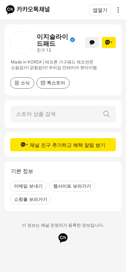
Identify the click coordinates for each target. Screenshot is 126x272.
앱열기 (100, 10)
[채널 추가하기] (109, 42)
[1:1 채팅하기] (92, 42)
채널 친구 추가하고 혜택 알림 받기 (67, 145)
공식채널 (72, 40)
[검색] (106, 114)
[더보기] (116, 10)
